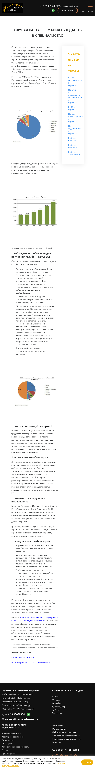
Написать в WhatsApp (71, 418)
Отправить (71, 407)
